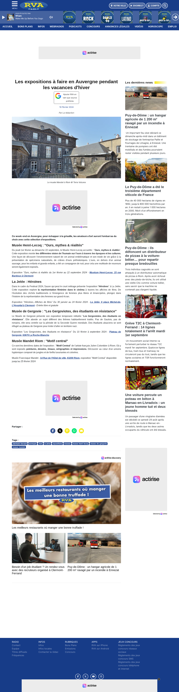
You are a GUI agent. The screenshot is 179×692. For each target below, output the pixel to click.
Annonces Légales (117, 26)
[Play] (4, 17)
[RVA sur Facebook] (78, 676)
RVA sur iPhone (100, 645)
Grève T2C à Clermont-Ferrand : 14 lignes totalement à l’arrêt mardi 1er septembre (145, 329)
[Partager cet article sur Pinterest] (66, 432)
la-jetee (47, 444)
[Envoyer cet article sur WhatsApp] (73, 432)
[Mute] (51, 17)
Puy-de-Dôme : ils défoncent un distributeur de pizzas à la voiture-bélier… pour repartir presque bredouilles (145, 255)
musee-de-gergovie (98, 444)
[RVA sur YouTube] (93, 676)
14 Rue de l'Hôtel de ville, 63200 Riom (60, 358)
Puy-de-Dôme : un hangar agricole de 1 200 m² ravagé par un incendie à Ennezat (145, 121)
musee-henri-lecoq (80, 444)
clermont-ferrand (20, 444)
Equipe (15, 648)
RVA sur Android (100, 648)
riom (40, 444)
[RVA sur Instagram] (101, 676)
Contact (16, 645)
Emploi (172, 26)
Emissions (70, 648)
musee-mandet (19, 447)
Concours (93, 26)
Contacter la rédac (48, 652)
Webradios (57, 26)
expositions (57, 444)
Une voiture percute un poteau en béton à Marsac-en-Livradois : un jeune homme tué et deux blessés (145, 402)
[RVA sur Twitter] (85, 676)
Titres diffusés (19, 652)
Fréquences (18, 655)
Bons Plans (25, 26)
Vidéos (139, 26)
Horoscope (155, 26)
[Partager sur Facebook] (52, 432)
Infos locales (45, 648)
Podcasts (75, 26)
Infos (41, 26)
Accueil (8, 26)
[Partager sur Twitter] (59, 432)
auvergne (32, 444)
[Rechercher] (165, 5)
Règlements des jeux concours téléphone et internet (129, 665)
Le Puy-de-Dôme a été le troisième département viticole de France (144, 191)
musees (67, 444)
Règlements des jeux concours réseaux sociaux (129, 648)
